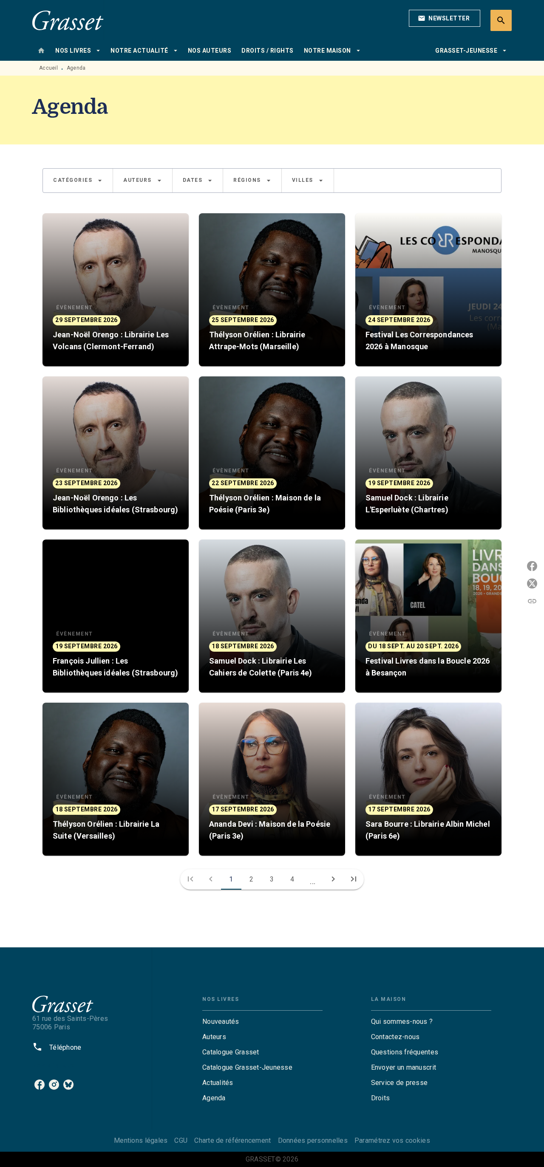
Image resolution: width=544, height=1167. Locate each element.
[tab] (41, 50)
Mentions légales (140, 1140)
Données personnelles (313, 1140)
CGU (180, 1140)
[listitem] (39, 1084)
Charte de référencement (232, 1140)
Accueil (48, 68)
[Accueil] (68, 20)
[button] (444, 18)
